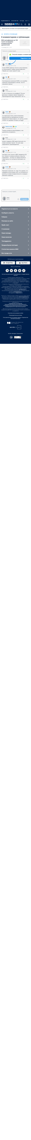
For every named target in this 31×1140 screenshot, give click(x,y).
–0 (27, 73)
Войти (8, 199)
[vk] (11, 270)
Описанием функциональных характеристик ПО (15, 304)
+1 (23, 87)
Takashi (7, 111)
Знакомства (14, 20)
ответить (5, 73)
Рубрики (4, 217)
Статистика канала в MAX (10, 249)
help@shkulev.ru (18, 292)
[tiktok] (23, 270)
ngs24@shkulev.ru (22, 289)
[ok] (15, 270)
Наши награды (6, 233)
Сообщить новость (8, 213)
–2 (27, 178)
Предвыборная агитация (10, 245)
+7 (23, 178)
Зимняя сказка (8, 126)
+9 (23, 147)
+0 (23, 73)
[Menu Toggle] (2, 24)
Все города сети (7, 253)
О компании (5, 229)
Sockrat (7, 166)
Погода (22, 20)
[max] (19, 270)
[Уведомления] (25, 24)
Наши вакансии (7, 237)
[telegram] (7, 270)
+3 (23, 99)
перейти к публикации (10, 34)
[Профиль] (29, 24)
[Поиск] (21, 24)
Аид (6, 150)
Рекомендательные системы (15, 315)
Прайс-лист (5, 225)
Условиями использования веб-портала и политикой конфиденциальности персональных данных (15, 306)
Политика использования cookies (15, 313)
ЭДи (6, 77)
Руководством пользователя (15, 303)
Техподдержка (6, 241)
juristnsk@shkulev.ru (17, 291)
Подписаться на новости (10, 209)
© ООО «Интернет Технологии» (15, 333)
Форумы (27, 20)
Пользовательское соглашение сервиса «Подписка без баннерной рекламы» (15, 318)
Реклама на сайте (7, 221)
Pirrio (6, 63)
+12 (23, 163)
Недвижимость (5, 20)
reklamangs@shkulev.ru (24, 296)
